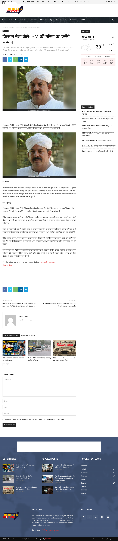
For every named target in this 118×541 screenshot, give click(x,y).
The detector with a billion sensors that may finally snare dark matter (59, 304)
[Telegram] (26, 59)
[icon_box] (88, 2)
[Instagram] (109, 1)
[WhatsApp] (15, 59)
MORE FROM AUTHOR (29, 336)
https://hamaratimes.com (26, 320)
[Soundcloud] (95, 517)
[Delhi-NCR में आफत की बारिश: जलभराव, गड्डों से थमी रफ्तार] (39, 348)
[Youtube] (114, 1)
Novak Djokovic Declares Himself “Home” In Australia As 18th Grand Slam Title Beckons (19, 304)
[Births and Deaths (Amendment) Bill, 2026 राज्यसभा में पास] (64, 348)
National (11, 28)
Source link (7, 265)
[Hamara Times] (15, 10)
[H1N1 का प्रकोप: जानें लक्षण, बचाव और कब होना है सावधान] (14, 348)
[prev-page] (4, 364)
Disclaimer (96, 539)
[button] (113, 19)
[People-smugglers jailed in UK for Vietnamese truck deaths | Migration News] (47, 479)
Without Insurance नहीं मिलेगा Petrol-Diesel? (97, 141)
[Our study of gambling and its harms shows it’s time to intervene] (47, 490)
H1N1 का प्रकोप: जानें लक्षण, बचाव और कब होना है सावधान (96, 113)
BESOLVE (48, 539)
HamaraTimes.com (47, 262)
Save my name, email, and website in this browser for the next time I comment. (34, 419)
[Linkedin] (20, 59)
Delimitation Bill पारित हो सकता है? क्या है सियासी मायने (98, 146)
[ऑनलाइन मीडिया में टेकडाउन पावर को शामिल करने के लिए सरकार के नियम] (47, 468)
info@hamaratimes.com (50, 530)
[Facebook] (106, 1)
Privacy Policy (106, 539)
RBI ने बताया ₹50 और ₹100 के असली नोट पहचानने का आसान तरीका (98, 134)
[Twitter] (111, 1)
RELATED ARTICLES (11, 336)
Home (5, 28)
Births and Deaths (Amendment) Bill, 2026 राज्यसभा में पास (97, 127)
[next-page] (7, 364)
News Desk (8, 54)
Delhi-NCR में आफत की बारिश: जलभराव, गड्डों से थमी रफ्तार (97, 120)
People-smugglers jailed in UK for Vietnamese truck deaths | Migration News (64, 478)
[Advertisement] (58, 10)
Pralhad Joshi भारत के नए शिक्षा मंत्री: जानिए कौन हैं (97, 151)
